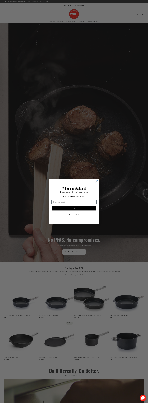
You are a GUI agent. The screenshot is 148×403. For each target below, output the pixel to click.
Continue (74, 208)
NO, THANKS (74, 214)
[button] (143, 398)
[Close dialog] (96, 181)
